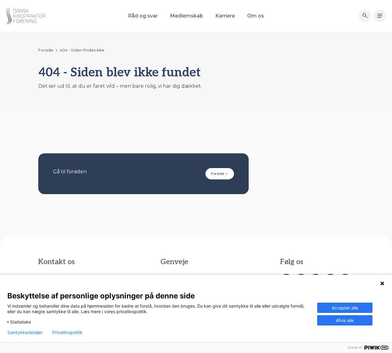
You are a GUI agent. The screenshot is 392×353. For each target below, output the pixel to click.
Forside (45, 50)
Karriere (225, 16)
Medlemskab (186, 16)
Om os (255, 16)
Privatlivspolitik (67, 332)
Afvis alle (345, 320)
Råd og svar (143, 16)
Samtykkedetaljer (25, 332)
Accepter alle (345, 307)
